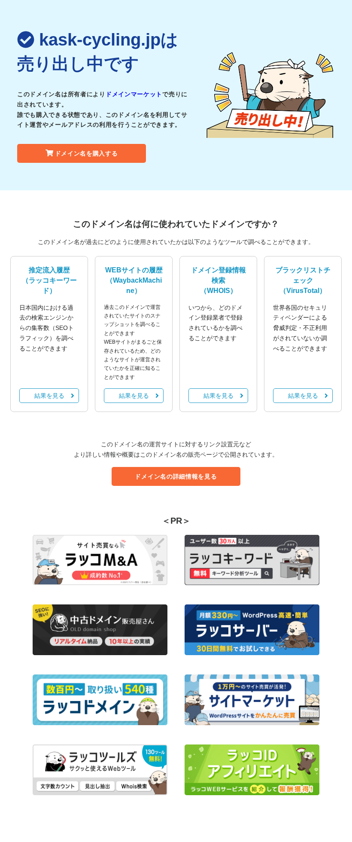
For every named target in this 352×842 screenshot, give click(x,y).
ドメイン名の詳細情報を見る (176, 476)
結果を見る (49, 395)
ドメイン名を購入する (86, 153)
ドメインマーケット (134, 94)
